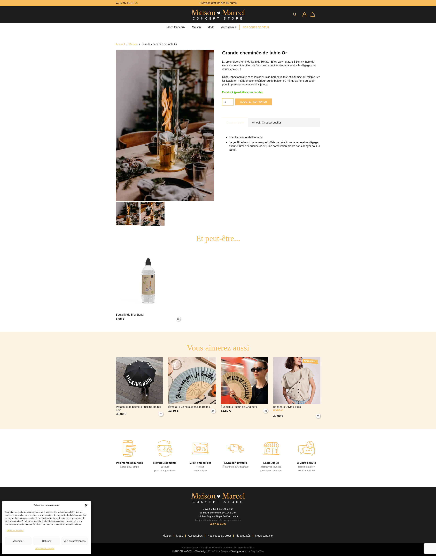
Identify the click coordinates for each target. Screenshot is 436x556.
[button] (86, 505)
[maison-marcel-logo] (218, 14)
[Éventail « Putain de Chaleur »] (244, 387)
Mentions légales (190, 547)
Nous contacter (264, 535)
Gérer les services (15, 530)
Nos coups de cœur (219, 535)
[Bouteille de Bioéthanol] (148, 284)
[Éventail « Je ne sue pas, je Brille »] (192, 387)
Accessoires (195, 535)
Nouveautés (243, 535)
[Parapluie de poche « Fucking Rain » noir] (139, 387)
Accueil (120, 44)
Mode (179, 535)
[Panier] (315, 14)
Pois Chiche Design (218, 551)
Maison (133, 44)
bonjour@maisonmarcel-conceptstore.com (218, 520)
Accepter (18, 540)
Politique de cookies (44, 548)
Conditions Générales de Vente (216, 547)
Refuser (46, 540)
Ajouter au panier (253, 101)
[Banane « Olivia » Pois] (296, 387)
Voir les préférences (75, 540)
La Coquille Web (256, 551)
